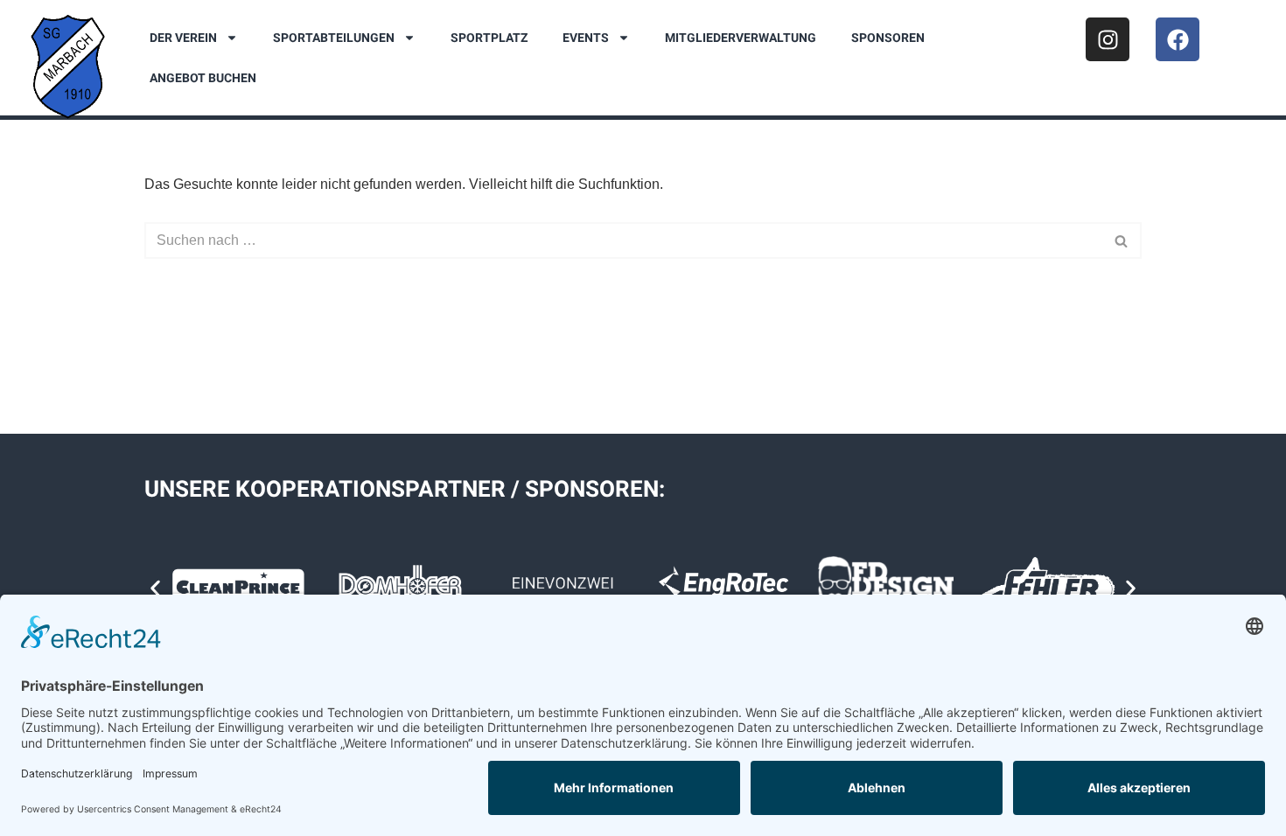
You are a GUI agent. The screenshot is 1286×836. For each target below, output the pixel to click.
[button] (155, 589)
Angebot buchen (203, 78)
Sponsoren (888, 38)
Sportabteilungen (334, 38)
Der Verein (183, 38)
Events (586, 38)
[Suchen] (1122, 240)
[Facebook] (1177, 39)
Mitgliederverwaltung (740, 38)
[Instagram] (1107, 39)
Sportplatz (489, 38)
